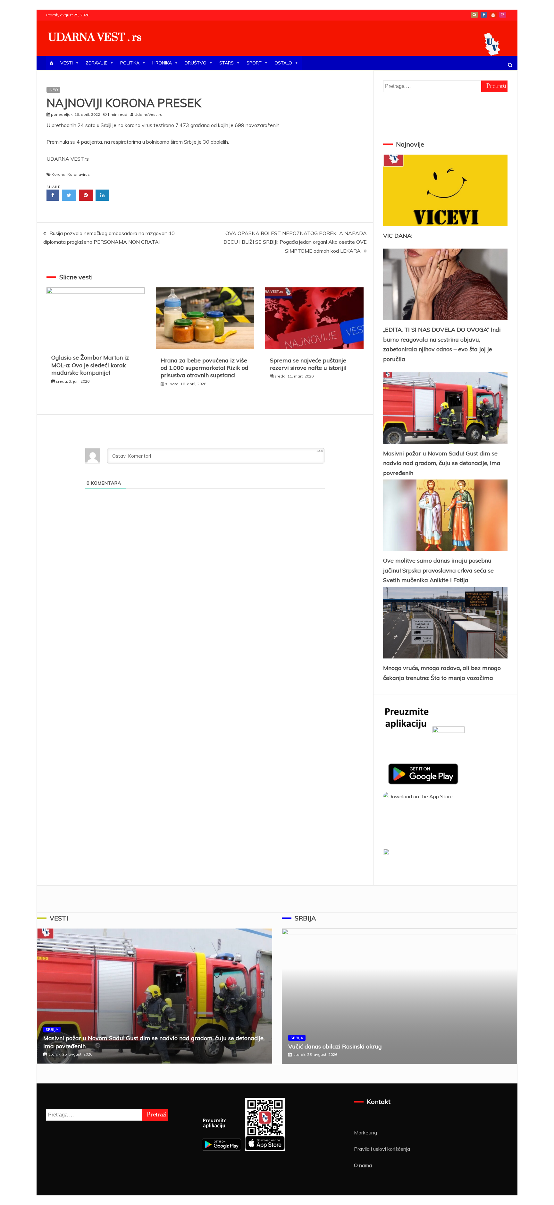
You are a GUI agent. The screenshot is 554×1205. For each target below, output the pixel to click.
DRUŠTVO (195, 63)
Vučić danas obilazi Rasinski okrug (335, 1046)
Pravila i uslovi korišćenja (382, 1149)
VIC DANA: (397, 235)
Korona (58, 174)
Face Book (484, 15)
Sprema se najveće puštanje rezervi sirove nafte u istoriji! (308, 364)
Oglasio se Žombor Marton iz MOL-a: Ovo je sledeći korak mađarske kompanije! (90, 365)
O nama (363, 1165)
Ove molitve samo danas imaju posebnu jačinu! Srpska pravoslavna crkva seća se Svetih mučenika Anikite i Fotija (438, 570)
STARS (226, 63)
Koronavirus (78, 174)
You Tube (493, 15)
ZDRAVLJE (96, 63)
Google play (474, 15)
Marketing (365, 1132)
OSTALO (283, 63)
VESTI (66, 63)
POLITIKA (129, 63)
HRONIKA (162, 63)
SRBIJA (52, 1029)
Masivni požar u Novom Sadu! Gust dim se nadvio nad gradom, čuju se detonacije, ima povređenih (441, 463)
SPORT (254, 63)
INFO (53, 89)
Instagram (502, 15)
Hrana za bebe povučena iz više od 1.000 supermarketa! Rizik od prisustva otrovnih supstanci (204, 368)
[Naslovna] (51, 63)
